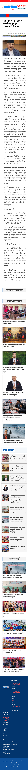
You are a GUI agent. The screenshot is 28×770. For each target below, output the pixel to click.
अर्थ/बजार (5, 763)
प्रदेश (16, 763)
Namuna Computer (17, 766)
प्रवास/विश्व (21, 763)
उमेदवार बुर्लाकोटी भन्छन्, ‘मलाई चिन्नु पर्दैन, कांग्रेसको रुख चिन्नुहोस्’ (17, 530)
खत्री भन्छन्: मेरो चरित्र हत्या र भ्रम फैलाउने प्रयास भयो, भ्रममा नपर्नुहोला (17, 488)
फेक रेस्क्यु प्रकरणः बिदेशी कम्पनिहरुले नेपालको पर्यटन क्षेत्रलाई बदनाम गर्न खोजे (16, 520)
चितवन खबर (14, 761)
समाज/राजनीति (8, 761)
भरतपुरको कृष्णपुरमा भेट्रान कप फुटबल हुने (13, 633)
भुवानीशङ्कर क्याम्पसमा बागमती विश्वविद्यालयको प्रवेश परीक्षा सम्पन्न (17, 458)
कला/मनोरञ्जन (21, 761)
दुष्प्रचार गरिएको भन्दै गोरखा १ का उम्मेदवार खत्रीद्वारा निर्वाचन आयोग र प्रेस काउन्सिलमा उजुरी (13, 369)
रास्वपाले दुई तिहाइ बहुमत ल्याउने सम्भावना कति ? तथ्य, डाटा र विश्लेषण (17, 468)
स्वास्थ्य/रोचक (10, 765)
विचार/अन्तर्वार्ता (17, 765)
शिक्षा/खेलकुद (11, 763)
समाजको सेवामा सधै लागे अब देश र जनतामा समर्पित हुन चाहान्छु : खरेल (17, 510)
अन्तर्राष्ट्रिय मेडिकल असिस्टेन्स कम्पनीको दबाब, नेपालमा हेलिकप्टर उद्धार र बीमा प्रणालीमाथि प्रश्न (12, 418)
